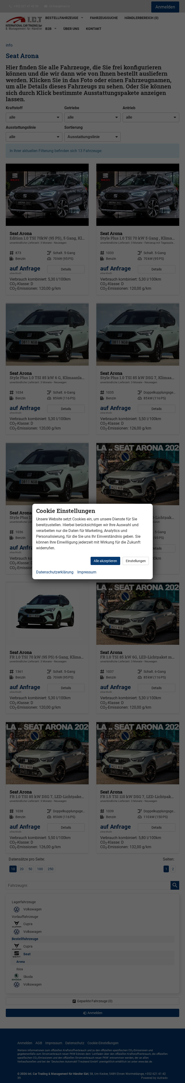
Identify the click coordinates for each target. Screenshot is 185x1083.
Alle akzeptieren (105, 561)
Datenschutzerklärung (54, 572)
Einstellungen (136, 561)
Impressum (86, 572)
